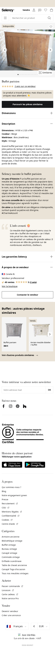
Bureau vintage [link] (9, 549)
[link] (8, 10)
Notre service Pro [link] (10, 598)
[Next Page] (50, 50)
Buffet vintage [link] (9, 544)
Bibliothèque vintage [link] (12, 540)
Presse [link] (5, 499)
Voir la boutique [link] (9, 286)
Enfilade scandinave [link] (11, 561)
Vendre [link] (26, 10)
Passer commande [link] (12, 586)
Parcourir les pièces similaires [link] (28, 104)
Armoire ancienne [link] (10, 536)
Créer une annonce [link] (11, 615)
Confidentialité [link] (11, 515)
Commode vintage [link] (11, 557)
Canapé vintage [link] (9, 553)
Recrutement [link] (10, 503)
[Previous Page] (4, 50)
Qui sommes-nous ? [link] (11, 487)
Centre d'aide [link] (10, 523)
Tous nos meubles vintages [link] (15, 573)
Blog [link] (4, 491)
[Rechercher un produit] (49, 18)
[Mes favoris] (45, 10)
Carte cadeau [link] (10, 594)
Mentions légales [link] (12, 511)
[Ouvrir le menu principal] (5, 17)
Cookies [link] (7, 519)
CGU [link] (6, 507)
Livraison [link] (8, 590)
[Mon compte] (34, 10)
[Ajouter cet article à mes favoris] (51, 27)
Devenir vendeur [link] (10, 611)
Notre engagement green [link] (14, 495)
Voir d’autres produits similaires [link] (18, 355)
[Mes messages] (40, 10)
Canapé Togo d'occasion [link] (13, 569)
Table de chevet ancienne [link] (14, 565)
